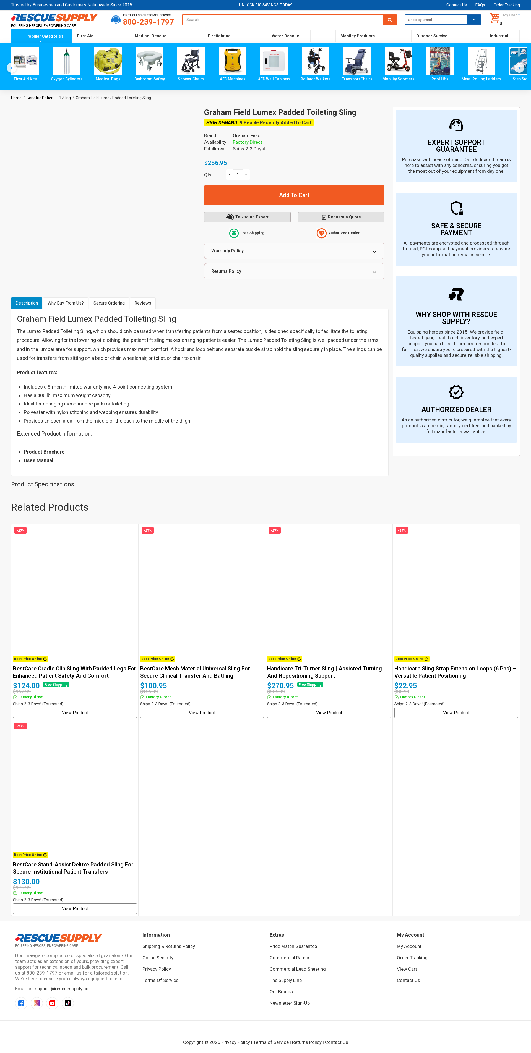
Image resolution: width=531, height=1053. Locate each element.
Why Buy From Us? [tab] (66, 303)
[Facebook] (21, 1003)
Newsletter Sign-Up (290, 1003)
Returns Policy (226, 271)
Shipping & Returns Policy (168, 946)
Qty (207, 174)
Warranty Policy (227, 250)
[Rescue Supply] (57, 17)
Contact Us (456, 4)
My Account (409, 946)
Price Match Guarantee (293, 946)
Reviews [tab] (142, 303)
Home (16, 98)
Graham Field (247, 135)
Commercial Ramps (290, 957)
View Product (75, 712)
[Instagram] (37, 1003)
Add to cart (294, 195)
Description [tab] (26, 303)
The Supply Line (286, 980)
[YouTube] (52, 1003)
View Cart (407, 969)
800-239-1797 (148, 22)
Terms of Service (160, 980)
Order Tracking (507, 4)
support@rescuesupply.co (61, 988)
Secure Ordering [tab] (109, 303)
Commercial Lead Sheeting (298, 969)
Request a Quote (344, 216)
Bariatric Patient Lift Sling (49, 98)
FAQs (480, 4)
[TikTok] (68, 1003)
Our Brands (281, 991)
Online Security (157, 957)
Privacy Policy (156, 969)
